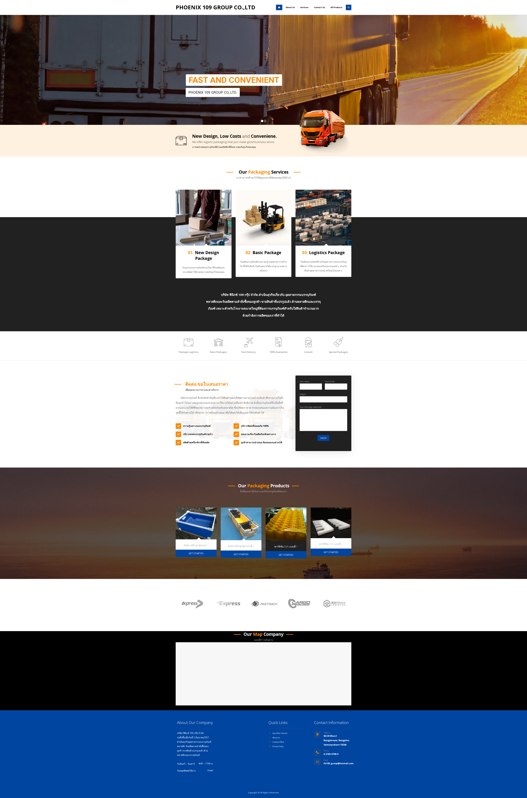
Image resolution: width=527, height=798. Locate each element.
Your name (304, 381)
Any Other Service (279, 733)
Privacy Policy (278, 746)
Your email (329, 381)
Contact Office (278, 742)
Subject (303, 394)
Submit (323, 438)
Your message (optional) (310, 407)
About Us (276, 737)
